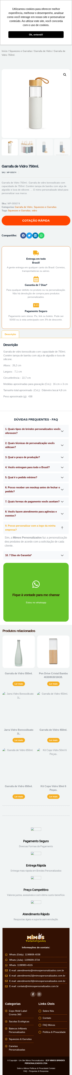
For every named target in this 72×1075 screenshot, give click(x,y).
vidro (34, 210)
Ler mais (19, 684)
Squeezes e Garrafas (20, 51)
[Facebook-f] (33, 994)
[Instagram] (39, 994)
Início (4, 51)
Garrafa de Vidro (43, 51)
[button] (65, 75)
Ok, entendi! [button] (36, 34)
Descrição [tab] (10, 334)
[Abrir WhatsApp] (64, 1066)
